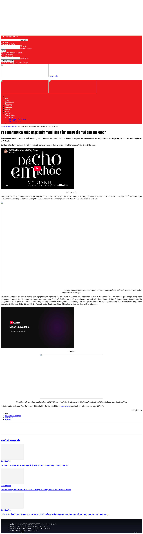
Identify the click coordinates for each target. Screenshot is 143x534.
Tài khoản (23, 46)
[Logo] (25, 92)
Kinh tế (7, 100)
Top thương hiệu (9, 102)
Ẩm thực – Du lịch (10, 115)
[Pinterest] (35, 430)
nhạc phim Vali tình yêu (13, 416)
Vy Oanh (8, 419)
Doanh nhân (8, 104)
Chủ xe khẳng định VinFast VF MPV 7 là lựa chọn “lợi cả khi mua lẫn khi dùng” (36, 490)
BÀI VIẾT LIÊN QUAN (7, 440)
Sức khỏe (7, 113)
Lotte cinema (66, 406)
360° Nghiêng (9, 117)
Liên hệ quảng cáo (11, 36)
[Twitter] (27, 430)
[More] (50, 430)
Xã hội (7, 111)
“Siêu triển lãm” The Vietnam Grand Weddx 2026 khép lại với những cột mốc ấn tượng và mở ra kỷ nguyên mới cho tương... (55, 514)
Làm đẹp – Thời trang (17, 119)
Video (6, 98)
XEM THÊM (16, 440)
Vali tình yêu (9, 418)
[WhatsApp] (42, 430)
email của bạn (24, 58)
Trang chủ (4, 126)
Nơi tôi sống (8, 107)
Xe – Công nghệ (15, 121)
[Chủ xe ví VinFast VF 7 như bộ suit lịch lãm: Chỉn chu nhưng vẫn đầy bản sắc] (12, 459)
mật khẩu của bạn (26, 48)
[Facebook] (20, 430)
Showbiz (7, 109)
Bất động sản (9, 105)
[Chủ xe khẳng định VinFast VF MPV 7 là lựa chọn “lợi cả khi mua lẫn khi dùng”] (12, 484)
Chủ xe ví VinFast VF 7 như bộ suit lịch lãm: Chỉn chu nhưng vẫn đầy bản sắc (34, 465)
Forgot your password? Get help (11, 52)
